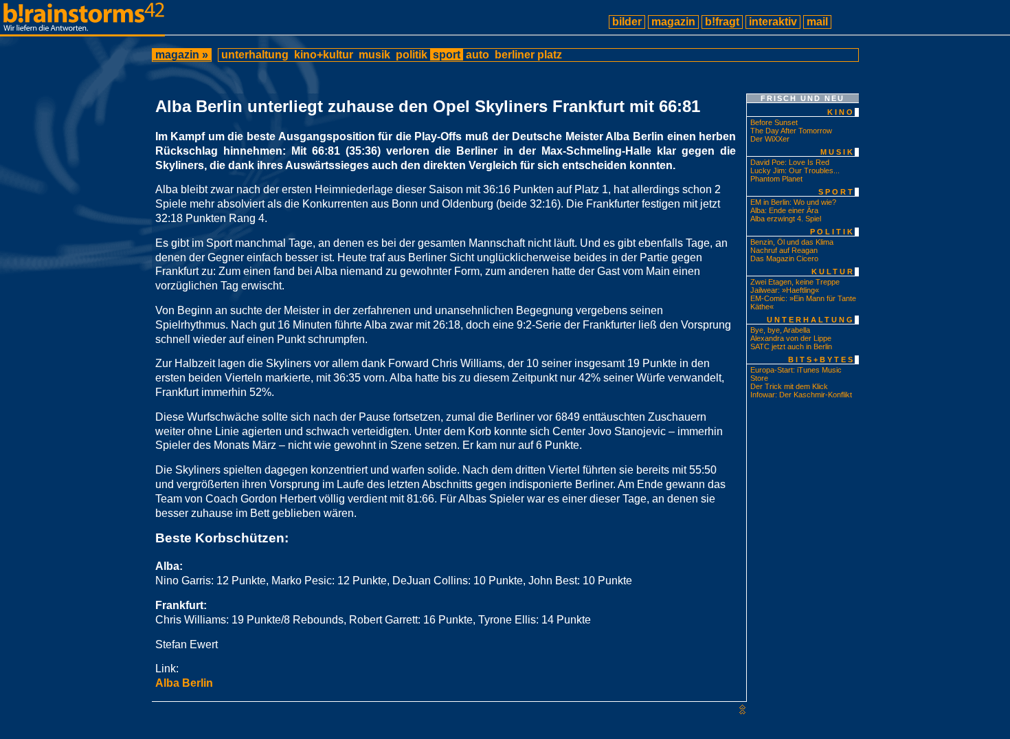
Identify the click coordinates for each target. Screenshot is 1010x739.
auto (477, 54)
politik (411, 54)
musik (374, 54)
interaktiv (773, 21)
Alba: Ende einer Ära (784, 210)
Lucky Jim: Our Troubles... (795, 170)
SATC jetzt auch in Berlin (791, 346)
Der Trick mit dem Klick (789, 386)
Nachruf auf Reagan (784, 250)
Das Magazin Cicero (784, 258)
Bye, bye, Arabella (780, 330)
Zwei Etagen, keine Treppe (795, 282)
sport (446, 54)
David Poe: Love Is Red (789, 162)
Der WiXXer (769, 139)
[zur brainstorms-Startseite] (82, 30)
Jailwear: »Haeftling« (784, 290)
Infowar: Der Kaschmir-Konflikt (801, 394)
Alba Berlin (184, 683)
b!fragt (722, 21)
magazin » (182, 54)
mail (817, 21)
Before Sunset (774, 122)
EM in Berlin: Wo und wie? (793, 202)
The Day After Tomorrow (791, 130)
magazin (673, 21)
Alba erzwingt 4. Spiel (785, 218)
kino (841, 112)
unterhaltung (254, 54)
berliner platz (528, 54)
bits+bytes (821, 359)
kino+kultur (323, 54)
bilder (626, 21)
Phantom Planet (776, 179)
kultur (833, 271)
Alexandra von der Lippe (790, 338)
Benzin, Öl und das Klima (791, 242)
